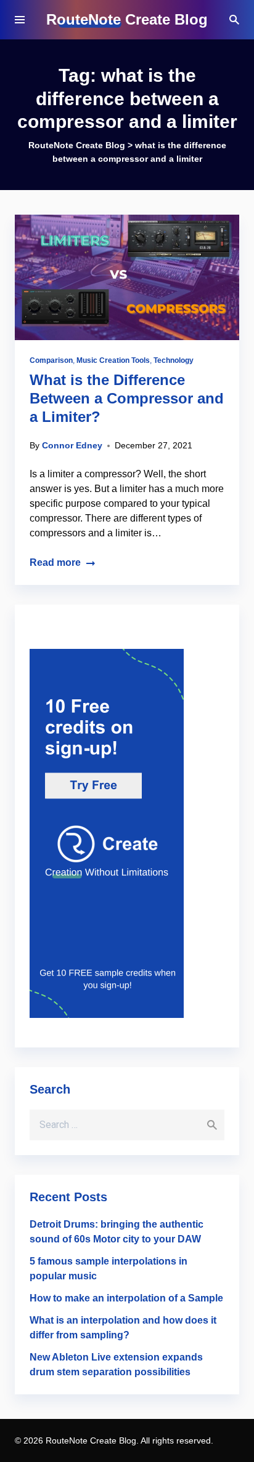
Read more (55, 562)
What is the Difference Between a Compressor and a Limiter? (127, 398)
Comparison (51, 360)
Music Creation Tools (113, 360)
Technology (174, 360)
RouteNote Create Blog (127, 19)
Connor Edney (72, 445)
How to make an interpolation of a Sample (126, 1298)
